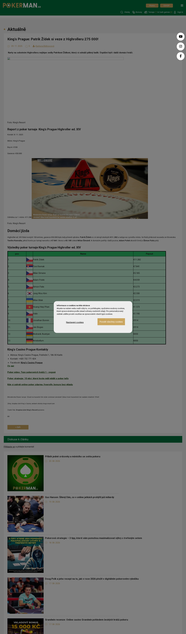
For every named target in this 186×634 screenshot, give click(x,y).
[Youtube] (181, 37)
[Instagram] (181, 46)
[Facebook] (181, 56)
